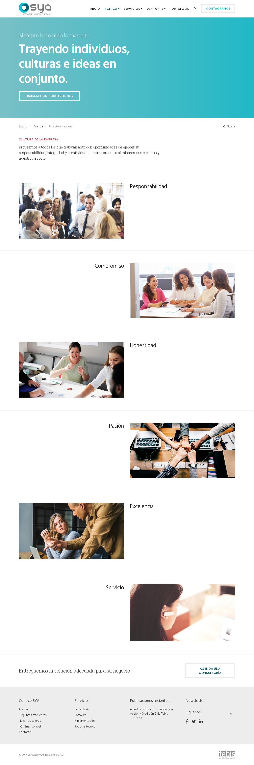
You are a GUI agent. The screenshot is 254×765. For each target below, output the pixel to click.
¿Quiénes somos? (30, 726)
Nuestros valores (30, 721)
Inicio (23, 126)
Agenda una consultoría (210, 671)
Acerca (38, 126)
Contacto (25, 732)
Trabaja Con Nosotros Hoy (49, 96)
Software (80, 715)
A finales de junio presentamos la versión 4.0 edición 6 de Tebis (151, 711)
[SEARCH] (195, 9)
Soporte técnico (84, 726)
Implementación (84, 721)
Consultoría (81, 709)
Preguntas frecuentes (33, 715)
